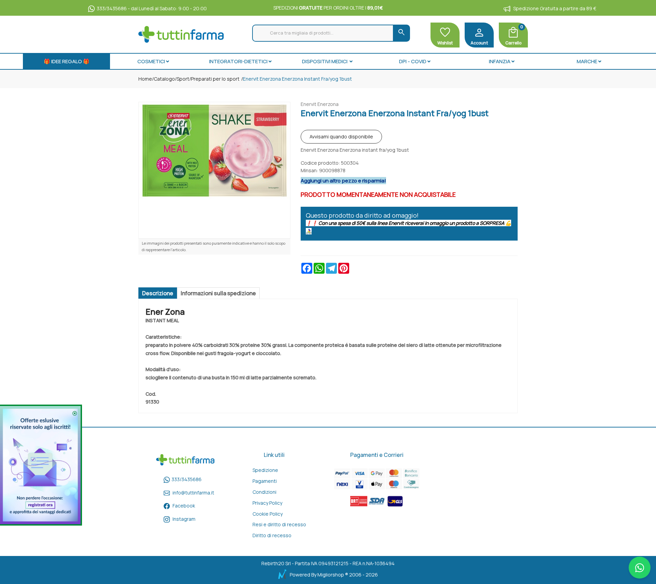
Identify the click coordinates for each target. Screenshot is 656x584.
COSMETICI (151, 61)
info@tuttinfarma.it (193, 492)
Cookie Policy (267, 514)
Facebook (184, 505)
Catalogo (164, 79)
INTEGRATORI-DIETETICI (238, 61)
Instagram (184, 519)
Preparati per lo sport (215, 79)
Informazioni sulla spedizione (218, 293)
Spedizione (265, 470)
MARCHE (587, 61)
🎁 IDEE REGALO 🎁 (67, 61)
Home (145, 79)
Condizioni (264, 492)
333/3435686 (187, 479)
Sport (183, 79)
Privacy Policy (267, 503)
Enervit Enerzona (320, 104)
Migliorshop (330, 574)
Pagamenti (264, 481)
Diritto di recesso (271, 535)
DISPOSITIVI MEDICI (325, 61)
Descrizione (157, 293)
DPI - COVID (412, 61)
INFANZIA (499, 61)
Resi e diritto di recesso (279, 524)
